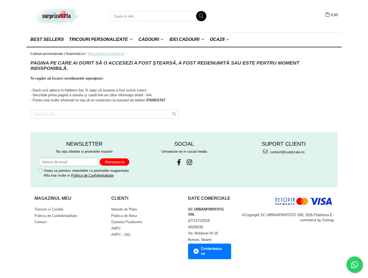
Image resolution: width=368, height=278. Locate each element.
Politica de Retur (124, 216)
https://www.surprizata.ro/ (106, 54)
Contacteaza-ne (211, 251)
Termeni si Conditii (48, 209)
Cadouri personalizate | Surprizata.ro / (58, 54)
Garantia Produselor (126, 222)
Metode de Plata (124, 209)
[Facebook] (178, 162)
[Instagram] (189, 162)
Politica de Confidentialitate (92, 175)
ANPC (116, 228)
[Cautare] (201, 16)
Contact (40, 222)
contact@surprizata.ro (286, 152)
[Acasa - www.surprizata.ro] (57, 16)
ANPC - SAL (121, 235)
